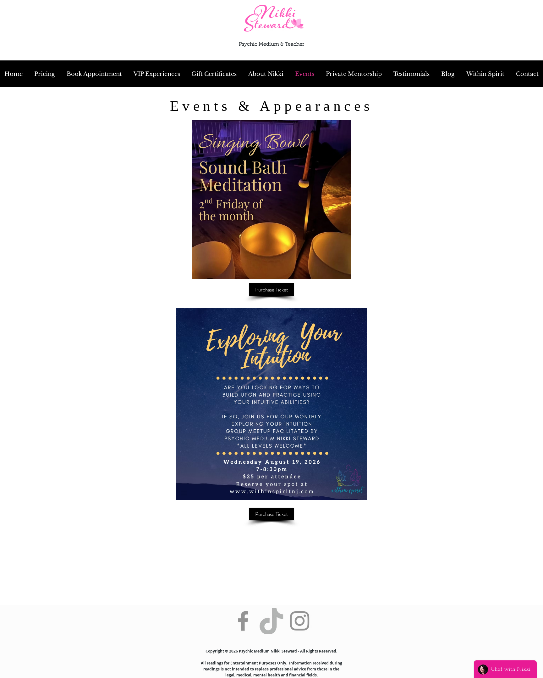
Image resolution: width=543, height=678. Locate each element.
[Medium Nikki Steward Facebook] (243, 621)
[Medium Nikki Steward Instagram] (300, 621)
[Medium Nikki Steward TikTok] (271, 621)
